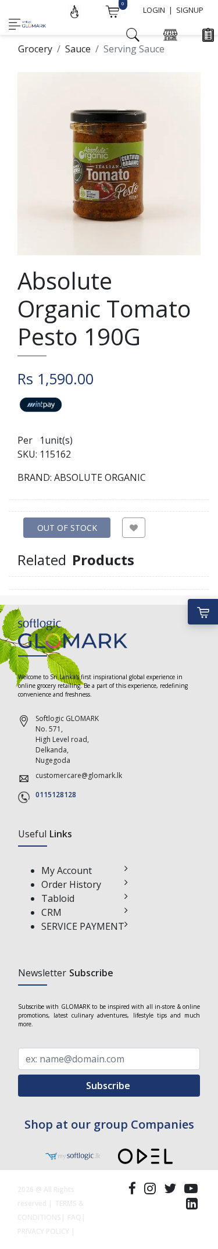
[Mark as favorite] (133, 528)
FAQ (74, 1217)
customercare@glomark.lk (78, 775)
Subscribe (109, 1085)
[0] (112, 10)
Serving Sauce (134, 48)
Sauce (78, 48)
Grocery (35, 48)
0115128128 (55, 795)
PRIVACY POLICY (43, 1231)
